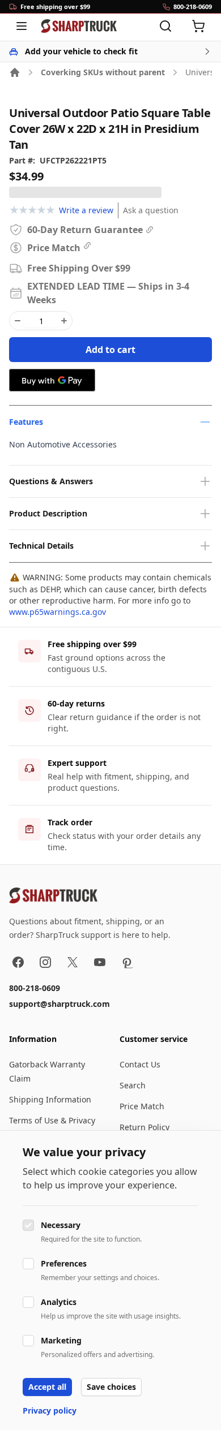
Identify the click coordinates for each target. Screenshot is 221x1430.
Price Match (142, 1106)
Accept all (47, 1386)
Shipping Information (50, 1099)
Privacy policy (49, 1410)
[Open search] (165, 26)
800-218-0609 (34, 988)
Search (133, 1085)
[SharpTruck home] (79, 26)
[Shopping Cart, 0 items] (198, 26)
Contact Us (140, 1064)
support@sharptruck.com (59, 1003)
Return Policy (144, 1127)
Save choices (111, 1386)
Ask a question (150, 210)
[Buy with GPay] (52, 380)
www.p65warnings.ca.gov (57, 611)
